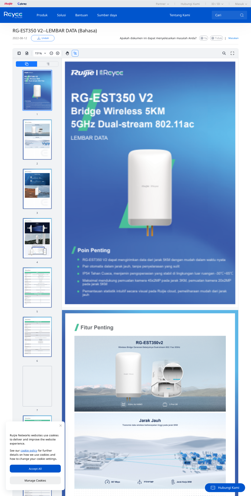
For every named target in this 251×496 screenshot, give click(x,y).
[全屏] (232, 53)
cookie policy (29, 450)
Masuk (239, 4)
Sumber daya (107, 15)
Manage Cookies (35, 480)
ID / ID (216, 4)
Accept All (35, 469)
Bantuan (81, 15)
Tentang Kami (180, 15)
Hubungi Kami (190, 4)
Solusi (61, 15)
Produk (42, 15)
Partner (161, 4)
